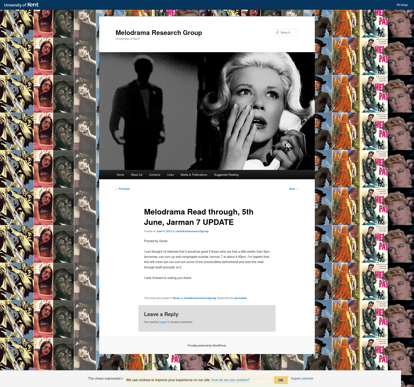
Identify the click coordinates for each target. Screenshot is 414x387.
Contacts (154, 174)
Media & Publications (194, 174)
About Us (137, 174)
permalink (240, 298)
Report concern (301, 378)
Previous (123, 189)
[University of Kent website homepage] (22, 5)
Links (170, 174)
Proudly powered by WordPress (207, 345)
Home (120, 174)
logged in (164, 322)
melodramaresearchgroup (192, 231)
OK (281, 380)
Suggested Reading (226, 174)
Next (293, 189)
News (176, 298)
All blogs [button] (402, 4)
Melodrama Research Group (159, 32)
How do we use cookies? (230, 379)
